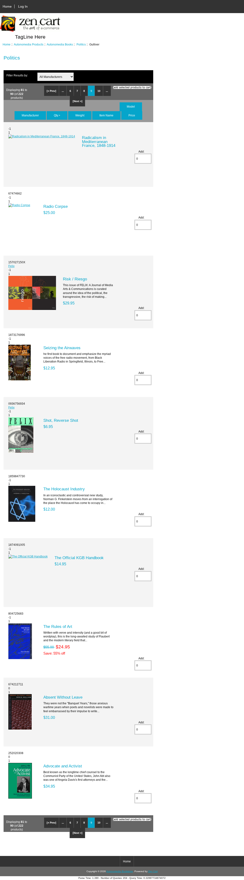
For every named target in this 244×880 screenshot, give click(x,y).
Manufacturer (30, 115)
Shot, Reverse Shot (60, 420)
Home (7, 6)
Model (131, 106)
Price (131, 115)
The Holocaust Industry (64, 489)
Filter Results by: (17, 75)
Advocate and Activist (62, 766)
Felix (11, 266)
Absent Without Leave (62, 697)
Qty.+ (57, 115)
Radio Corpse (55, 206)
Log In (23, 6)
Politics (81, 44)
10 (98, 90)
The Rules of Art (57, 626)
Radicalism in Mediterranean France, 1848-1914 (98, 141)
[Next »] (77, 101)
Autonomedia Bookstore (119, 871)
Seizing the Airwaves (62, 347)
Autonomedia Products (28, 44)
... (63, 90)
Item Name (106, 115)
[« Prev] (51, 90)
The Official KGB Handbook (79, 557)
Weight (79, 115)
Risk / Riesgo (75, 279)
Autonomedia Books (60, 44)
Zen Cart (153, 871)
